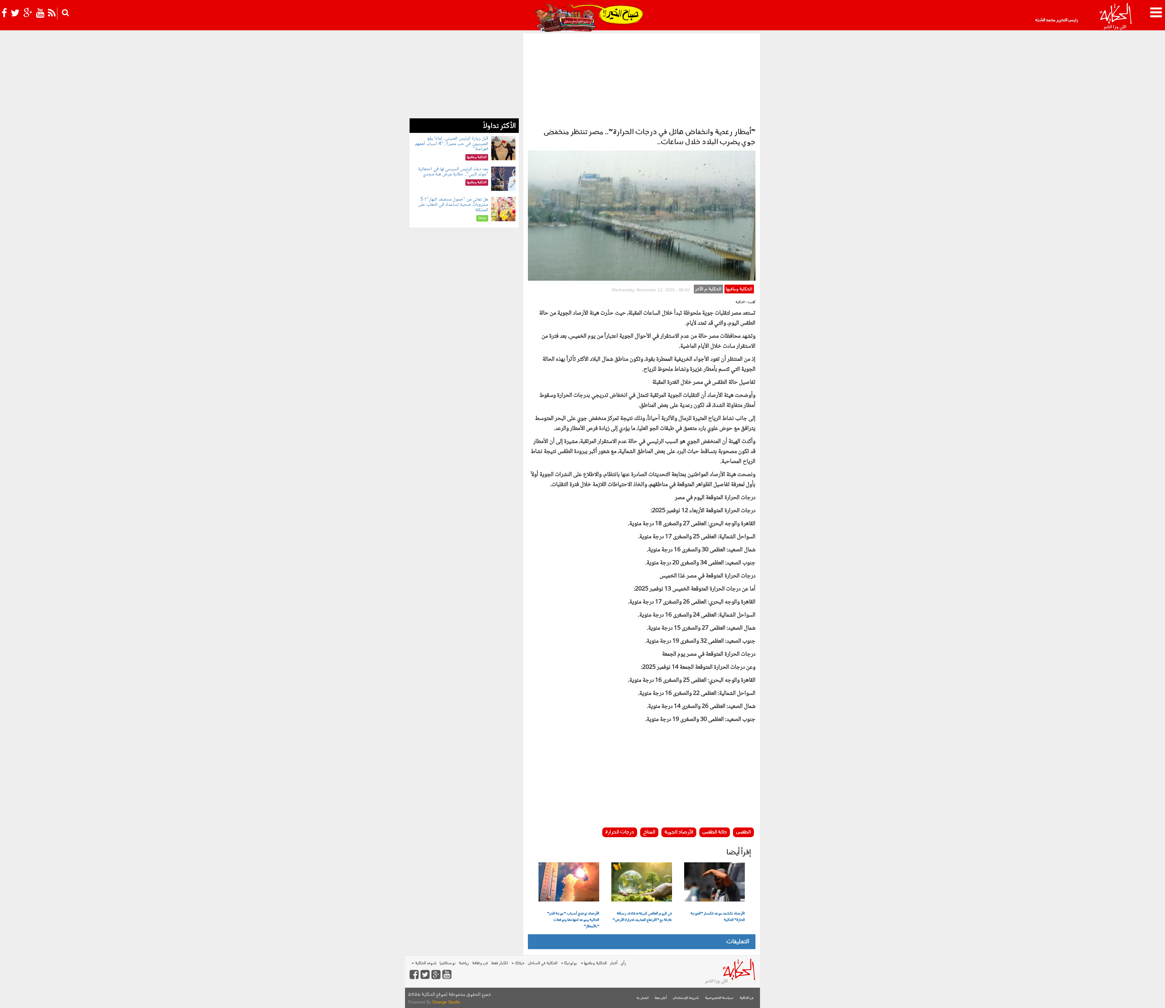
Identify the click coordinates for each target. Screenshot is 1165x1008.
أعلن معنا (661, 998)
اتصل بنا (643, 998)
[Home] (1115, 17)
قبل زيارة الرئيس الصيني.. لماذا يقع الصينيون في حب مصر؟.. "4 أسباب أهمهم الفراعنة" (451, 143)
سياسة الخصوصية (719, 998)
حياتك (519, 963)
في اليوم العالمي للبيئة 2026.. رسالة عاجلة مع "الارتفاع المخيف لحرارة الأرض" (642, 917)
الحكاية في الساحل (542, 963)
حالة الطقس (714, 832)
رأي (623, 963)
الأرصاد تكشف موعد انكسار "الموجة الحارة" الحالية (718, 917)
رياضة (464, 963)
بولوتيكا (570, 963)
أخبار (613, 963)
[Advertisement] (641, 78)
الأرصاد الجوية (678, 832)
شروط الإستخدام (686, 998)
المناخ (649, 832)
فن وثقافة (480, 963)
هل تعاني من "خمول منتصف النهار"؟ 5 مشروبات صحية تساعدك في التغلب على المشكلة (453, 204)
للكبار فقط (499, 963)
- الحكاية (741, 302)
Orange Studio (446, 1002)
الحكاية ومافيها (739, 289)
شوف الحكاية (425, 963)
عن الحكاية (747, 998)
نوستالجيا (448, 963)
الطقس (743, 832)
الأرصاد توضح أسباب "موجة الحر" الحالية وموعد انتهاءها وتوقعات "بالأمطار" (573, 920)
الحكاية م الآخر (708, 289)
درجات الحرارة (619, 832)
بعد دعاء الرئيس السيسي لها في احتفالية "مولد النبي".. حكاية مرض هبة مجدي (453, 172)
